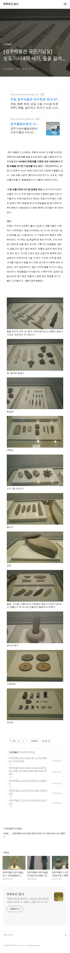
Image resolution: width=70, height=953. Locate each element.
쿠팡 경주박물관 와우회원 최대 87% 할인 (35, 99)
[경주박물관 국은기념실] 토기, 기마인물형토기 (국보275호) (28, 759)
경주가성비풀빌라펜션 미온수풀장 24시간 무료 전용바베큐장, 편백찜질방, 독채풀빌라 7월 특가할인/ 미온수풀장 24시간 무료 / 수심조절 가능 (24, 130)
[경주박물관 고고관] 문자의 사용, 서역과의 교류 (28, 792)
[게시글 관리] (23, 741)
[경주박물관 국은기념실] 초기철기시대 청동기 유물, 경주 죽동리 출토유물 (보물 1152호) (28, 770)
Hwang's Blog (10, 946)
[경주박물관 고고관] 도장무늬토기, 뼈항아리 (28, 782)
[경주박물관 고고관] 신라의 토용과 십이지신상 (28, 802)
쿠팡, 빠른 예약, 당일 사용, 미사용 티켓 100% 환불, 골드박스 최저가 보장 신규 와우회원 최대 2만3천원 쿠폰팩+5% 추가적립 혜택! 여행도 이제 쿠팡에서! (34, 105)
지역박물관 (13, 752)
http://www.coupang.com (24, 94)
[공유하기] (18, 741)
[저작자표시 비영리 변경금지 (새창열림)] (45, 741)
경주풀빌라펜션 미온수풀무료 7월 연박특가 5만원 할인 (24, 124)
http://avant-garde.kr (22, 118)
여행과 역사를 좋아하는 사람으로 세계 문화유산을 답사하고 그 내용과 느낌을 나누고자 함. (28, 900)
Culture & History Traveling (17, 940)
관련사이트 (8, 935)
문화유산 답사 (10, 4)
